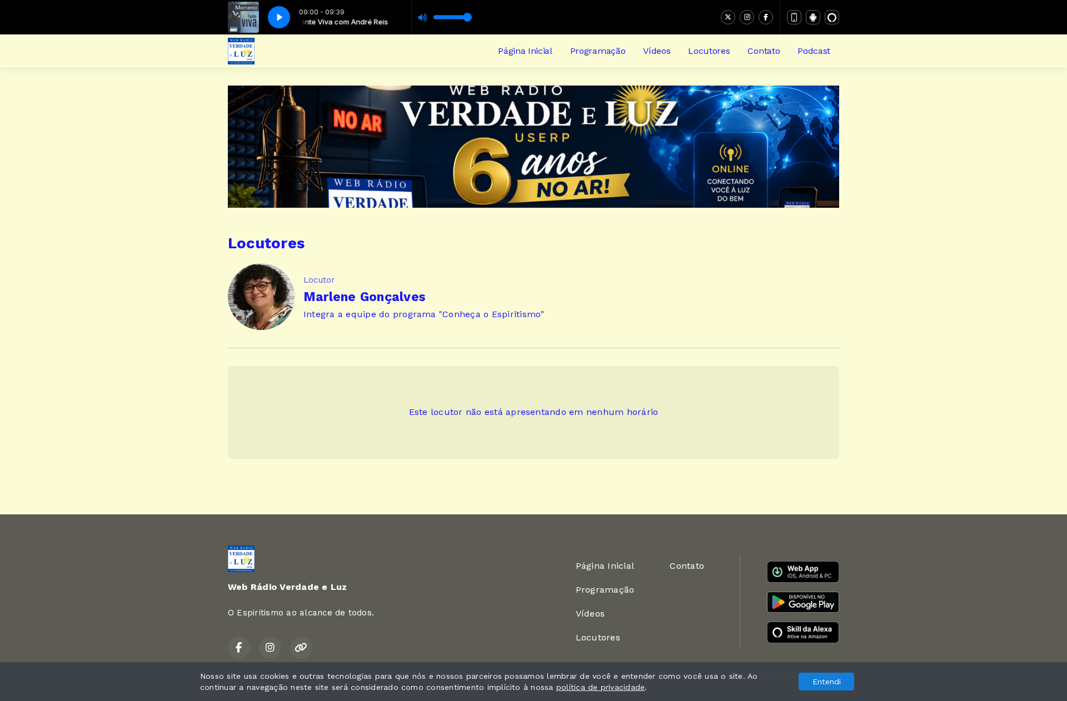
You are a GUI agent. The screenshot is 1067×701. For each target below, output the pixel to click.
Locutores (709, 51)
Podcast (813, 51)
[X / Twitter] (728, 17)
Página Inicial (525, 51)
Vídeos (656, 51)
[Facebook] (766, 17)
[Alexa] (832, 17)
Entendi (826, 681)
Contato (763, 51)
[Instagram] (747, 17)
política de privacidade (600, 687)
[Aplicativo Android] (813, 17)
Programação (597, 51)
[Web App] (794, 17)
